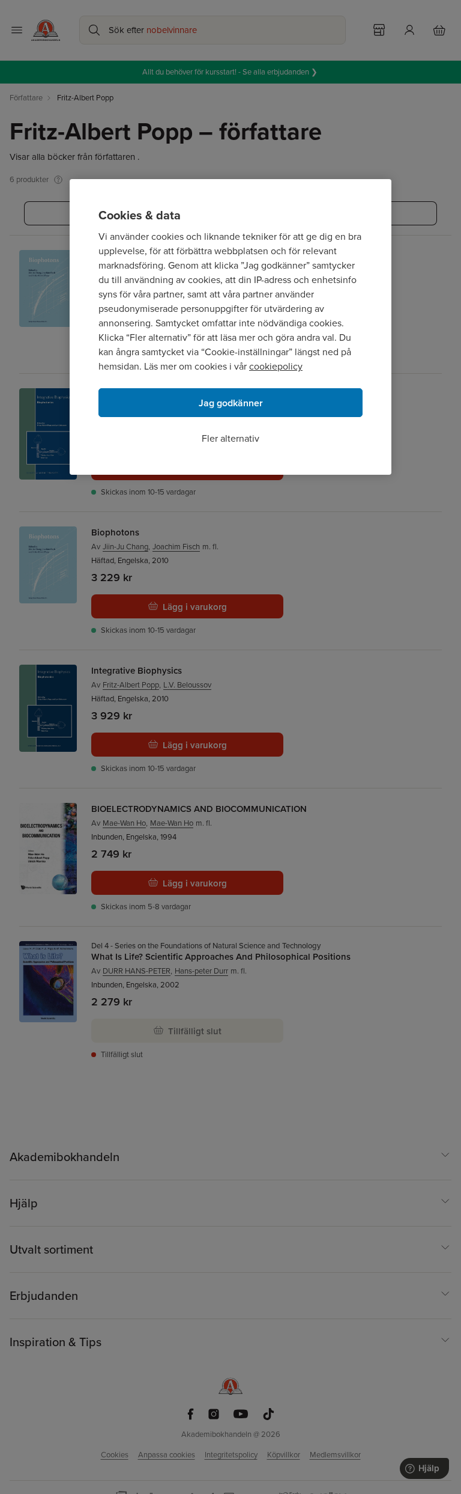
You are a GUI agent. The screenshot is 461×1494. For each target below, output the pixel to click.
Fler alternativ (230, 438)
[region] (230, 327)
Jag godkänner (231, 403)
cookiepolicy (276, 366)
